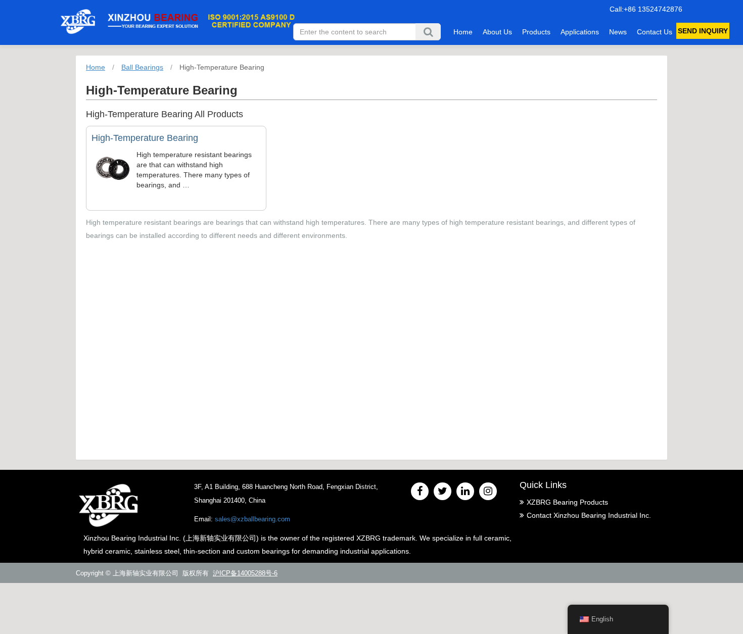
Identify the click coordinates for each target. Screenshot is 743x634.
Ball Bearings (142, 67)
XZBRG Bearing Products (567, 502)
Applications (580, 32)
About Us (497, 32)
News (618, 32)
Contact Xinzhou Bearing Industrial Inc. (589, 515)
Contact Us (654, 32)
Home (463, 32)
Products (536, 32)
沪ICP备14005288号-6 (245, 573)
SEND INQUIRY (703, 31)
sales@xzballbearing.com (252, 519)
